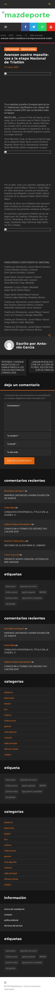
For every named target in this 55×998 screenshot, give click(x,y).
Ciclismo (7, 715)
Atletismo (8, 692)
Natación (8, 738)
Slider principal (36, 35)
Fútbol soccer (10, 721)
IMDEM (43, 592)
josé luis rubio (12, 598)
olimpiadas (10, 604)
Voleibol (7, 755)
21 (26, 35)
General (7, 726)
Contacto (8, 915)
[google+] (42, 27)
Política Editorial (11, 920)
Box (5, 709)
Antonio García (31, 345)
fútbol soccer (11, 592)
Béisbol (7, 704)
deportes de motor (28, 586)
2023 (11, 35)
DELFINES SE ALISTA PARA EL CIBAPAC (24, 545)
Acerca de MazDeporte (14, 909)
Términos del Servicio (13, 926)
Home (3, 35)
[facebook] (25, 27)
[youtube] (51, 27)
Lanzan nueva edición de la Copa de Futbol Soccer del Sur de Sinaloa (42, 366)
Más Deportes (10, 732)
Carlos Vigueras (11, 554)
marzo (19, 35)
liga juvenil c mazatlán (32, 598)
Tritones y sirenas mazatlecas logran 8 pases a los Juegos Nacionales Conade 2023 (12, 367)
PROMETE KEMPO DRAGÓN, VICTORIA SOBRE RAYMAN (26, 560)
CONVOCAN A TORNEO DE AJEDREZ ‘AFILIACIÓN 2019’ (26, 530)
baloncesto (11, 586)
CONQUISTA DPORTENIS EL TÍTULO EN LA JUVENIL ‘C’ (26, 513)
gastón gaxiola (28, 592)
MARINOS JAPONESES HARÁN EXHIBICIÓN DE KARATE (27, 497)
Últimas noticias (29, 49)
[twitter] (34, 27)
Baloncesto (9, 698)
